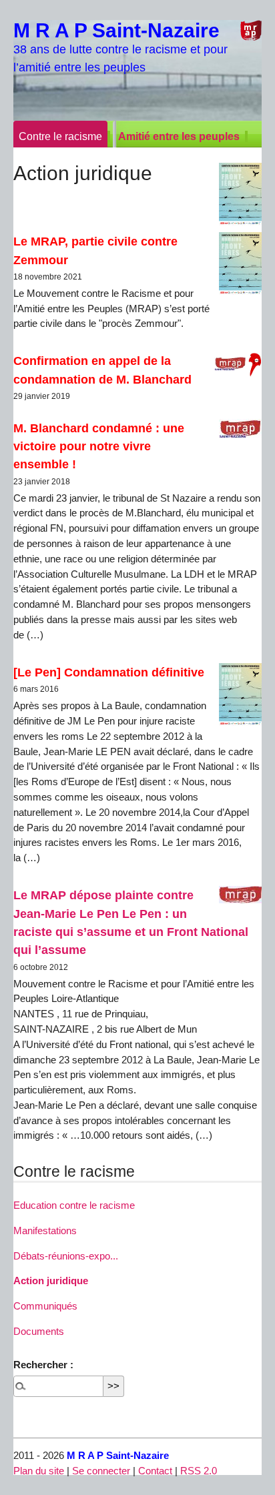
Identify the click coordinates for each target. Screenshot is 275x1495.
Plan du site (38, 1470)
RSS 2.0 (198, 1470)
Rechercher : (43, 1364)
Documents (38, 1331)
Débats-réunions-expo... (65, 1256)
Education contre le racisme (74, 1205)
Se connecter (101, 1470)
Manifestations (45, 1230)
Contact (155, 1470)
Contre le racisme (60, 136)
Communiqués (45, 1306)
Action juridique (50, 1280)
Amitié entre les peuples (179, 136)
